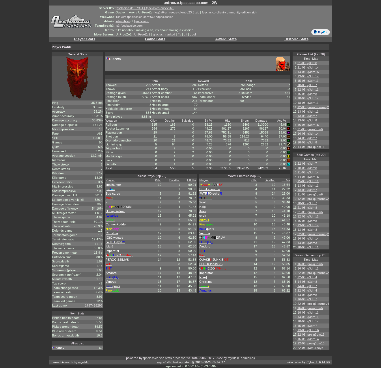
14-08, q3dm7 (307, 138)
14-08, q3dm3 (307, 243)
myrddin (233, 358)
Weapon (111, 120)
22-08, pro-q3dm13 (311, 334)
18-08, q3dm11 (308, 102)
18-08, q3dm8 (307, 142)
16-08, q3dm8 (307, 94)
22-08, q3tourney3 (310, 347)
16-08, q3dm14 (308, 133)
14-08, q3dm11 (308, 317)
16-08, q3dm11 (308, 268)
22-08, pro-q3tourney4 (313, 303)
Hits (227, 120)
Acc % (281, 120)
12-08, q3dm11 (308, 89)
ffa (179, 34)
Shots (245, 120)
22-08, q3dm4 (307, 277)
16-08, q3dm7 (307, 299)
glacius (158, 34)
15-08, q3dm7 (307, 325)
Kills (153, 120)
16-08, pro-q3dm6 (310, 264)
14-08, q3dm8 (307, 281)
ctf (185, 34)
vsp (159, 362)
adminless (123, 21)
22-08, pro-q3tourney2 (313, 234)
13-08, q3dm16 (308, 330)
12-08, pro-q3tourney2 (313, 107)
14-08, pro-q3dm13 (311, 147)
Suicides (187, 120)
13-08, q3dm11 (308, 111)
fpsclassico (141, 21)
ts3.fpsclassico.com (129, 25)
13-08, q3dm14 (308, 76)
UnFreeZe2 (142, 34)
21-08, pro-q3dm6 (310, 129)
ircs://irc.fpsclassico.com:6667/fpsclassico (144, 17)
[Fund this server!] (320, 32)
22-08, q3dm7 (307, 163)
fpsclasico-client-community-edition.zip (229, 12)
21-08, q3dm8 (307, 63)
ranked (170, 34)
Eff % (208, 120)
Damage (261, 120)
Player (110, 180)
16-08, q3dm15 (308, 124)
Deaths (170, 120)
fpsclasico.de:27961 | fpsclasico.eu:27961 (145, 8)
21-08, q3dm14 (308, 67)
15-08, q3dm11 (308, 80)
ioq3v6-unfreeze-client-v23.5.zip (177, 12)
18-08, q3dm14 (308, 98)
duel (193, 34)
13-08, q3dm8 (307, 120)
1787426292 (94, 305)
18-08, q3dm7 (307, 85)
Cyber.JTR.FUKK (318, 362)
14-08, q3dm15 (308, 72)
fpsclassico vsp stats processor (165, 358)
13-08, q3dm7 (307, 116)
